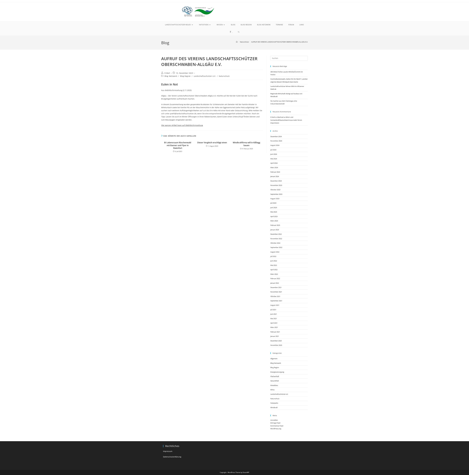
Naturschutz (224, 76)
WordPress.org (275, 429)
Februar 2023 (275, 225)
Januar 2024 (274, 176)
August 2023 (274, 198)
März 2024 (274, 167)
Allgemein (273, 358)
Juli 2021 (273, 310)
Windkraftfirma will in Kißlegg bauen (246, 144)
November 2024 (276, 141)
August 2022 (274, 252)
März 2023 (274, 221)
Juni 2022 (273, 261)
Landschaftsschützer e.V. (205, 76)
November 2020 (276, 345)
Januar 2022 (274, 283)
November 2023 (276, 185)
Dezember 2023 (276, 181)
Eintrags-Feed (275, 423)
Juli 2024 (273, 150)
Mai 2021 (273, 318)
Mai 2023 (273, 212)
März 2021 (274, 327)
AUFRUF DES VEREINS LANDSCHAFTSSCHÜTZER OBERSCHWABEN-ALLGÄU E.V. (279, 42)
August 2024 (274, 145)
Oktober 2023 (275, 190)
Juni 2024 (273, 154)
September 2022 (276, 247)
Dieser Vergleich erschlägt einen (212, 142)
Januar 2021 (274, 336)
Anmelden (274, 420)
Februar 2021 (275, 332)
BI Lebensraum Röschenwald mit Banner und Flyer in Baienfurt (177, 145)
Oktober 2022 (275, 243)
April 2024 (273, 163)
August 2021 (274, 305)
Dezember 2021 (276, 287)
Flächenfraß (274, 376)
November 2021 (276, 292)
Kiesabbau (274, 385)
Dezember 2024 (276, 136)
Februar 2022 (275, 278)
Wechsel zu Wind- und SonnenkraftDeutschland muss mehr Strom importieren (286, 120)
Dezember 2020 (276, 341)
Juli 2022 (273, 256)
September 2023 (276, 194)
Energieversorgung (277, 372)
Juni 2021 (273, 314)
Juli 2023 (273, 203)
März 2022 (274, 274)
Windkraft (274, 407)
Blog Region (185, 76)
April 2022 (273, 269)
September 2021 (276, 301)
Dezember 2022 (276, 234)
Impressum (167, 451)
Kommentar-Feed (276, 426)
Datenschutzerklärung (172, 457)
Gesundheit (274, 381)
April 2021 (273, 323)
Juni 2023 (273, 207)
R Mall (167, 73)
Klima (272, 390)
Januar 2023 (274, 230)
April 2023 (273, 216)
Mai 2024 (273, 159)
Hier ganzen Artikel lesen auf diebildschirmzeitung (182, 125)
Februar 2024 (275, 172)
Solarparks (274, 403)
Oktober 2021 (275, 296)
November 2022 (276, 239)
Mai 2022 (273, 265)
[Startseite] (237, 42)
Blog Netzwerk (171, 76)
